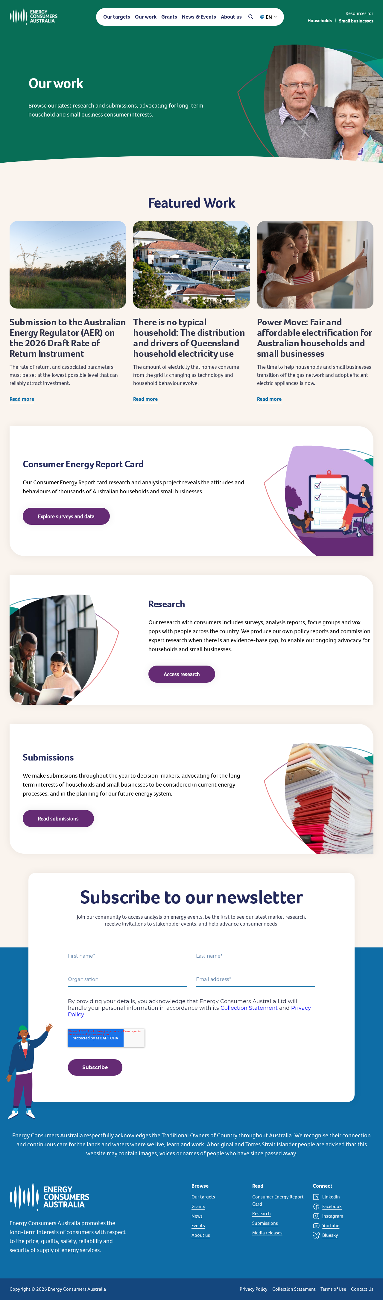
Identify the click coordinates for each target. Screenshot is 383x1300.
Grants (169, 16)
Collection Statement (294, 1289)
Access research (182, 674)
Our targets (116, 16)
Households (320, 20)
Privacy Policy (254, 1289)
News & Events (199, 16)
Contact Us (362, 1289)
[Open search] (251, 16)
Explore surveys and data (66, 516)
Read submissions (58, 818)
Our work (145, 16)
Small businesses (356, 21)
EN (269, 16)
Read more (22, 398)
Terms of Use (333, 1289)
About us (231, 16)
